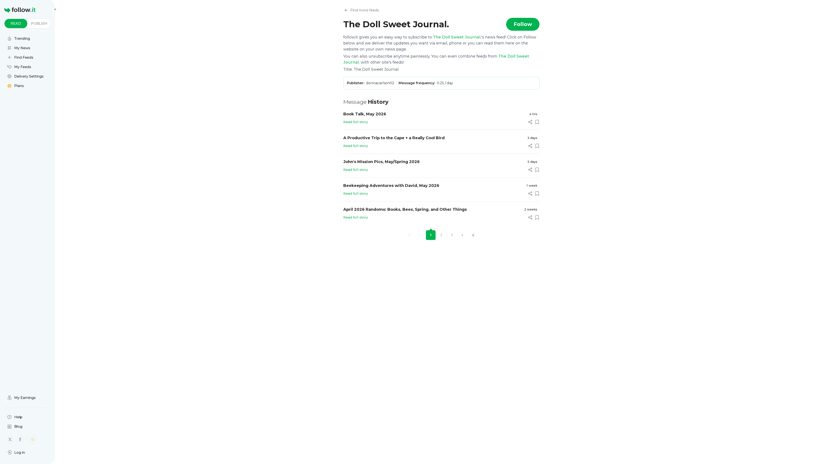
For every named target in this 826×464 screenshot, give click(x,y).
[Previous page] (420, 235)
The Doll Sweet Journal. (457, 37)
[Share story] (530, 122)
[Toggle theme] (32, 439)
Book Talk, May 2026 (364, 114)
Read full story (355, 122)
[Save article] (537, 122)
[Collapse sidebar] (54, 9)
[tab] (15, 23)
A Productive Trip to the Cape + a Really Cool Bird (394, 138)
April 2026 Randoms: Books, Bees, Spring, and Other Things (405, 209)
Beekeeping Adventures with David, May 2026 (391, 185)
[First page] (410, 235)
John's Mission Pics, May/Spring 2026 (381, 161)
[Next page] (462, 235)
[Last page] (473, 235)
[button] (16, 452)
